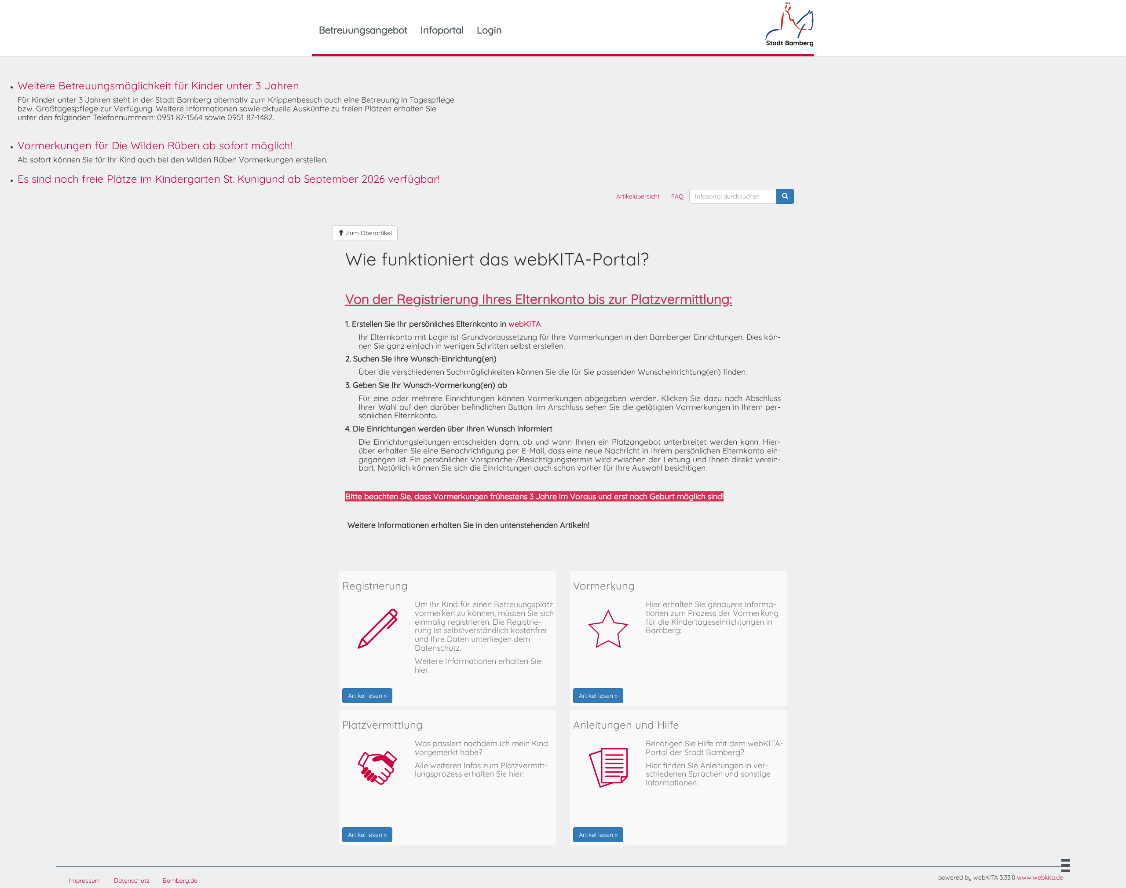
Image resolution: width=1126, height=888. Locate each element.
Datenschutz (132, 880)
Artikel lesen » (367, 696)
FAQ (677, 196)
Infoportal (442, 30)
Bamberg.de (180, 880)
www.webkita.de (1040, 877)
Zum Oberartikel (368, 233)
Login (489, 30)
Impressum (85, 880)
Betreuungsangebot (363, 30)
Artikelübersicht (638, 196)
